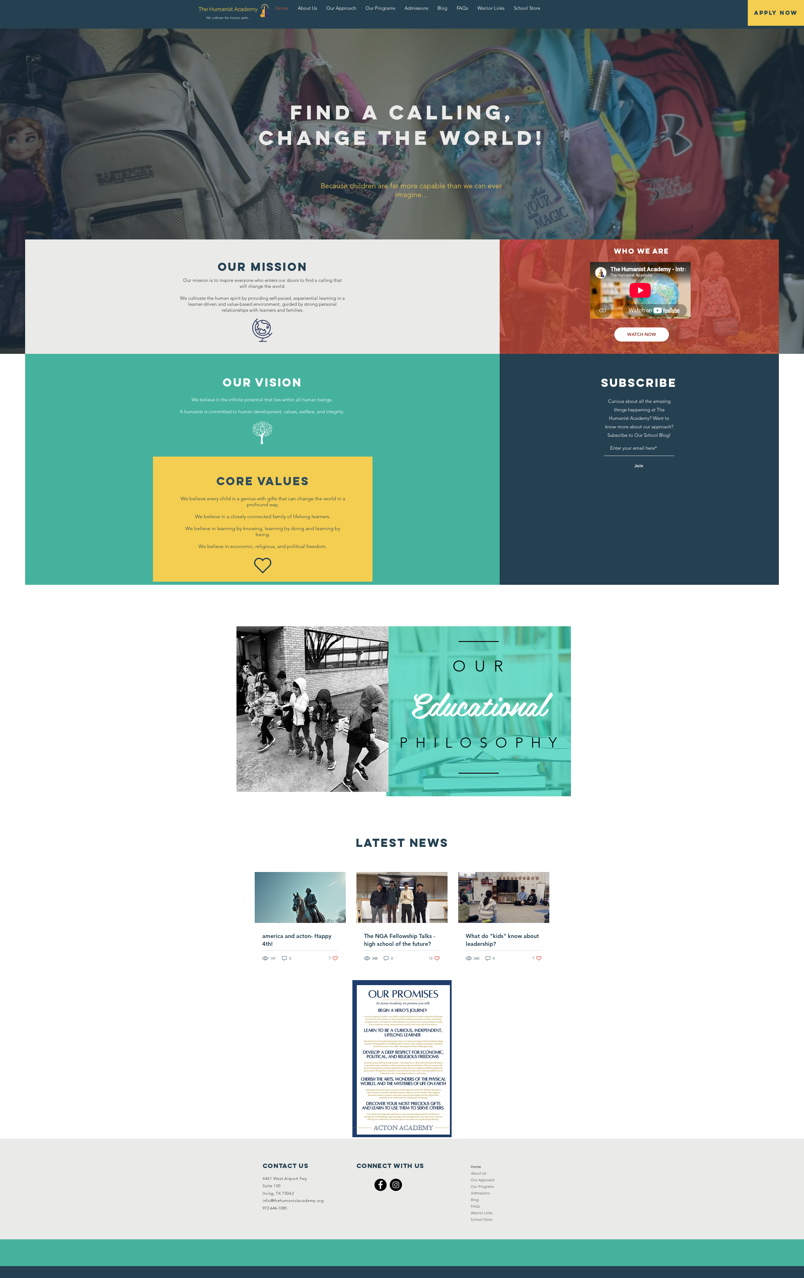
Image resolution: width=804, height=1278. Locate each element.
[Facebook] (380, 1185)
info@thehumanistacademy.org (293, 1200)
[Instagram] (396, 1185)
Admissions (480, 1193)
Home (476, 1166)
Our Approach (483, 1179)
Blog (475, 1199)
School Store (481, 1219)
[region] (478, 712)
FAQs (475, 1206)
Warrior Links (481, 1212)
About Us (478, 1173)
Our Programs (482, 1186)
